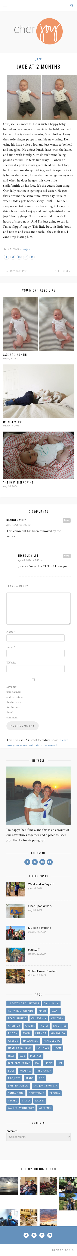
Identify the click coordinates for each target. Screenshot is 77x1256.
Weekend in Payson (41, 884)
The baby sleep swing (18, 482)
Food (26, 1033)
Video (26, 1100)
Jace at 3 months (15, 354)
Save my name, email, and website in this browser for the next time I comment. (14, 702)
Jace (39, 59)
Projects (14, 1078)
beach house (17, 1018)
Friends (40, 1033)
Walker (40, 1100)
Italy (11, 1055)
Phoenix (25, 1070)
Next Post (62, 271)
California (38, 1018)
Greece (13, 1040)
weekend (45, 1108)
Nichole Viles (16, 520)
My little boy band (39, 928)
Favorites (60, 1025)
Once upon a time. (40, 906)
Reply (66, 520)
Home (58, 1048)
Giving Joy (58, 1033)
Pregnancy (43, 1070)
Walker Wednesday (21, 1108)
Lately (48, 1063)
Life (60, 1063)
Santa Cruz (16, 1093)
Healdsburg (51, 1040)
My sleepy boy (13, 421)
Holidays (42, 1048)
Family (44, 1025)
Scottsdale (36, 1093)
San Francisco (18, 1085)
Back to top (61, 1250)
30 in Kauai (51, 1003)
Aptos (43, 1010)
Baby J (55, 1010)
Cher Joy (14, 1025)
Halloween (30, 1040)
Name (10, 632)
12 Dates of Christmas (23, 1003)
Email (10, 647)
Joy (37, 1063)
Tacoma (55, 1093)
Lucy (11, 1070)
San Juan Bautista (45, 1085)
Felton (13, 1033)
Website (11, 663)
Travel (12, 1100)
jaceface (36, 1055)
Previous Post (18, 271)
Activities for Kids (21, 1010)
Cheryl (30, 1025)
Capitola (57, 1018)
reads (29, 1078)
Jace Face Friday (19, 1063)
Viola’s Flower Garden (42, 971)
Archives (12, 1131)
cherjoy (25, 249)
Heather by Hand (19, 1048)
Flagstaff (33, 949)
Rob (41, 1078)
